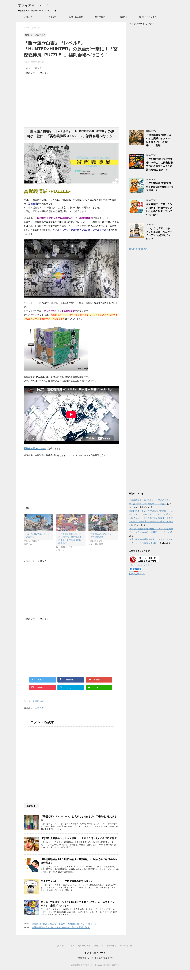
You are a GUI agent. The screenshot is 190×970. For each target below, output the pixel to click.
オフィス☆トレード (33, 5)
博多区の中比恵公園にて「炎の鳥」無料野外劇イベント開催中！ (64, 923)
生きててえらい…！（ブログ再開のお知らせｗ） (67, 881)
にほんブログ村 (137, 573)
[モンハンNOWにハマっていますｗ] (38, 522)
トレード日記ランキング (140, 565)
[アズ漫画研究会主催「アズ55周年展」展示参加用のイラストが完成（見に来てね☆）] (71, 522)
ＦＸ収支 (52, 17)
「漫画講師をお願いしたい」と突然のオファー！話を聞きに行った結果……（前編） (159, 140)
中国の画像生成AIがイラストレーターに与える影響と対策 (61, 927)
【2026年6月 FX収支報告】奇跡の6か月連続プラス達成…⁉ (160, 187)
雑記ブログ (100, 17)
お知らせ (28, 17)
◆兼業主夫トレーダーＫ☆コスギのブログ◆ (95, 958)
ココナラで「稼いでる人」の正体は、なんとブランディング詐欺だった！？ (159, 233)
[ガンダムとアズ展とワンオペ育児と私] (103, 522)
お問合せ (124, 17)
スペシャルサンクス (147, 17)
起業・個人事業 (76, 17)
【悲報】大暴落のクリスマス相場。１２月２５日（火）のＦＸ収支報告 (79, 838)
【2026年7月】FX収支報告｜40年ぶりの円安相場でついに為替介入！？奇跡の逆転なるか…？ (159, 164)
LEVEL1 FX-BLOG (138, 249)
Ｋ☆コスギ (38, 708)
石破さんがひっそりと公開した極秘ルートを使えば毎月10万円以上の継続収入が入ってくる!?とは (151, 521)
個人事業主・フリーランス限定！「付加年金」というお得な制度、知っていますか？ (159, 209)
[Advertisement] (71, 99)
